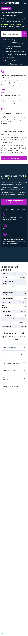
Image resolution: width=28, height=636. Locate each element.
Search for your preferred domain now (14, 202)
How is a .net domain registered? (12, 355)
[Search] (24, 34)
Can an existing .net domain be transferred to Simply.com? (12, 362)
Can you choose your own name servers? (12, 378)
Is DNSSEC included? (9, 370)
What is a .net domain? (9, 347)
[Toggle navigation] (25, 3)
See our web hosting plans (14, 158)
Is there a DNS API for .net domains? (10, 387)
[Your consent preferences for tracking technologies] (2, 633)
